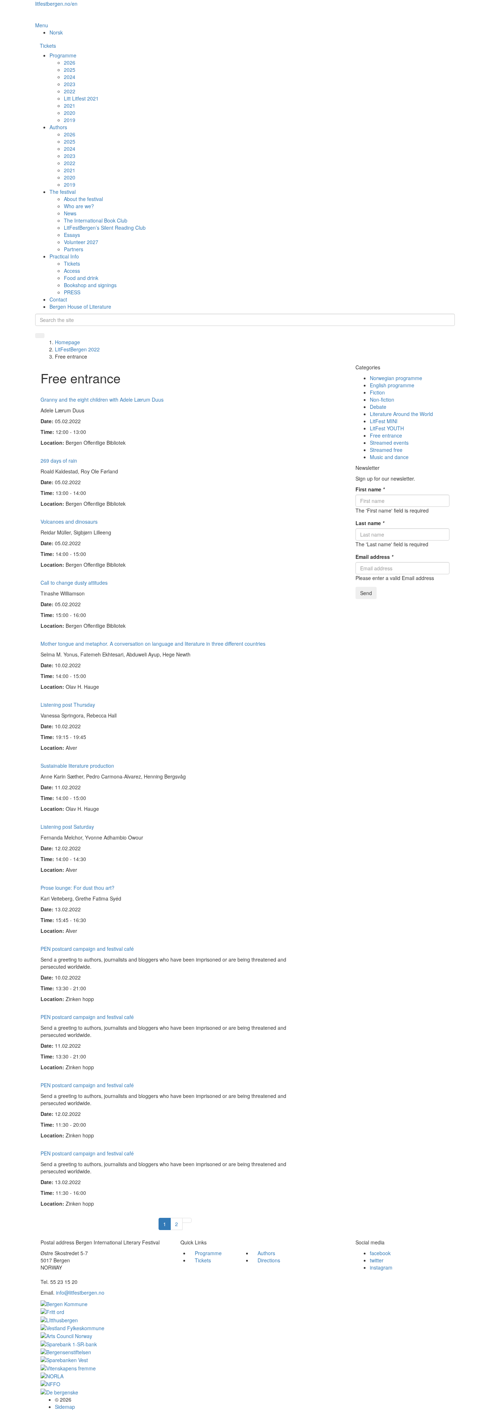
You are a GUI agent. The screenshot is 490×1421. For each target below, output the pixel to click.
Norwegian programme (396, 378)
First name (370, 489)
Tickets (48, 45)
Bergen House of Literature (80, 306)
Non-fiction (382, 399)
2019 (69, 119)
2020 (69, 112)
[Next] (187, 1220)
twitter (376, 1260)
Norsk (56, 32)
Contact (58, 299)
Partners (73, 249)
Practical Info (64, 256)
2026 (69, 62)
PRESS (72, 292)
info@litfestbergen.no (80, 1292)
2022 (69, 91)
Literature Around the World (401, 413)
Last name (369, 523)
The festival (63, 191)
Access (72, 270)
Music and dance (389, 457)
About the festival (83, 198)
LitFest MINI (383, 421)
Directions (269, 1260)
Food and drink (81, 277)
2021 (69, 105)
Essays (72, 234)
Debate (378, 406)
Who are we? (79, 206)
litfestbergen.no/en (56, 3)
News (70, 213)
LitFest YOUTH (387, 428)
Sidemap (65, 1406)
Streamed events (389, 442)
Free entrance (386, 435)
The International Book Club (95, 220)
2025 (69, 69)
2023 (69, 84)
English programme (392, 385)
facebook (380, 1253)
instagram (381, 1267)
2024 (69, 76)
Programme (63, 55)
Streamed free (386, 449)
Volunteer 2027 (81, 242)
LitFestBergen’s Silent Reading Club (105, 227)
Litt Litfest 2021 (81, 98)
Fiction (377, 392)
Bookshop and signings (90, 285)
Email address (374, 556)
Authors (58, 127)
